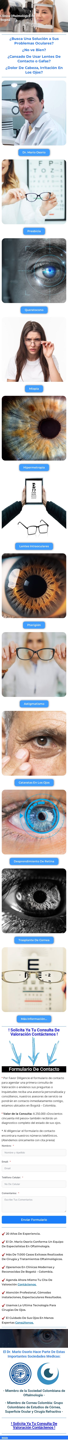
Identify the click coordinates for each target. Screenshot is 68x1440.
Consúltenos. (24, 1322)
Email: (5, 1161)
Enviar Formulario (34, 1220)
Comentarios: (9, 1193)
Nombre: (7, 1145)
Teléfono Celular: (11, 1177)
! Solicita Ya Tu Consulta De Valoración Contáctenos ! (34, 1425)
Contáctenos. (27, 1284)
